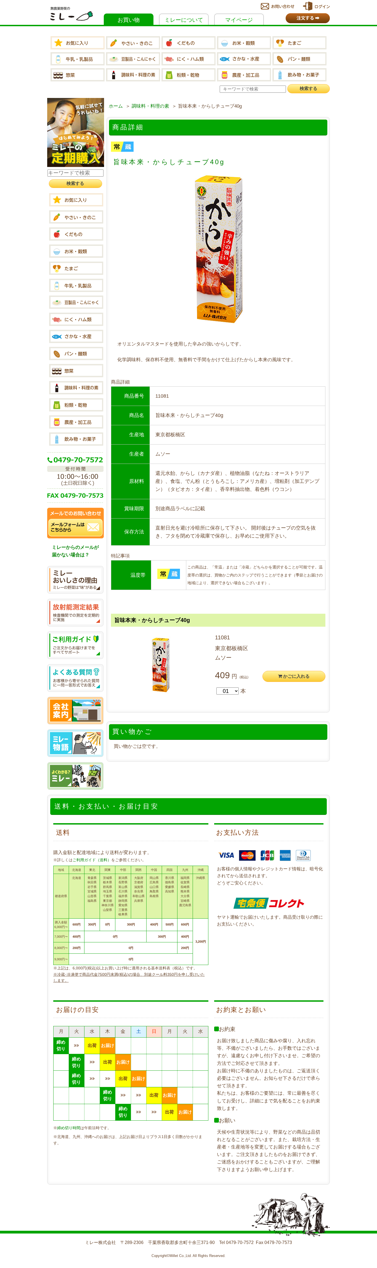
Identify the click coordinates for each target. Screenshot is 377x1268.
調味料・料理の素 (150, 106)
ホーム (116, 106)
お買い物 (129, 20)
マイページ (239, 20)
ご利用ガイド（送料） (92, 860)
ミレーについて (183, 20)
